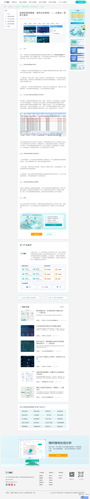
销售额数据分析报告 (27, 426)
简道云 (31, 492)
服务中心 (50, 475)
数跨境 (27, 492)
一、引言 (7, 14)
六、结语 (7, 26)
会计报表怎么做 (26, 418)
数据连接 (41, 475)
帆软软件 (12, 492)
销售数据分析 (50, 351)
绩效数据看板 (60, 422)
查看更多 (62, 307)
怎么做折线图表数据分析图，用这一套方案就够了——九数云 (58, 297)
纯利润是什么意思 (38, 422)
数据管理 (41, 477)
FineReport (21, 492)
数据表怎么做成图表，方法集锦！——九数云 (32, 297)
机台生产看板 (49, 422)
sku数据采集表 (37, 415)
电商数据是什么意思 (39, 418)
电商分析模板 (23, 2)
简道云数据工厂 (61, 415)
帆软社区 (16, 492)
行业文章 (17, 6)
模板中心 (50, 477)
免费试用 (81, 2)
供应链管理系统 (61, 411)
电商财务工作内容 (49, 411)
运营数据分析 (54, 320)
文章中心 (11, 6)
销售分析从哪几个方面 (51, 426)
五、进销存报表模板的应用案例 (11, 23)
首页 (5, 6)
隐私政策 (50, 484)
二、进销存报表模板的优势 (11, 16)
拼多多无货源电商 (49, 418)
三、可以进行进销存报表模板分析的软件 (11, 19)
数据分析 (14, 2)
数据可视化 (41, 482)
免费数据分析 (37, 426)
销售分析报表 (25, 422)
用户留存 (49, 415)
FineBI (24, 492)
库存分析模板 (52, 2)
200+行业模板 (63, 2)
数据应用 (41, 484)
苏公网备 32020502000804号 (78, 492)
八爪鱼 (34, 492)
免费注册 (36, 234)
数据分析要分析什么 (39, 411)
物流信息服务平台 (26, 411)
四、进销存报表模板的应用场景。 (11, 21)
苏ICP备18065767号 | (69, 492)
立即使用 (58, 455)
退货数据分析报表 (61, 418)
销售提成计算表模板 (62, 426)
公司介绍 (60, 475)
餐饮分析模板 (33, 2)
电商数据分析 (45, 381)
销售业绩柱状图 (26, 415)
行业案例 (50, 480)
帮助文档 (50, 482)
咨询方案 (49, 234)
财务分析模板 (42, 2)
